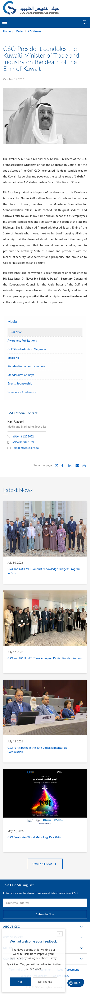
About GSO (11, 926)
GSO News (34, 31)
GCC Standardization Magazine (27, 349)
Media (19, 31)
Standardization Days (21, 375)
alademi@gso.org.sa (26, 448)
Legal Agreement (68, 969)
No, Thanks (45, 982)
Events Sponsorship (20, 383)
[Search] (85, 22)
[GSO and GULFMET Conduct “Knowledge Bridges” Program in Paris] (45, 528)
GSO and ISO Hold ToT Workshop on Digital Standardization (45, 658)
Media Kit (13, 358)
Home (7, 31)
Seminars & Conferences (22, 392)
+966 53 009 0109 (23, 442)
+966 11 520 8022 (23, 436)
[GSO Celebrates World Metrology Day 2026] (45, 797)
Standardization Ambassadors (26, 366)
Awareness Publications (22, 340)
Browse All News (42, 864)
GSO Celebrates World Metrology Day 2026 (34, 837)
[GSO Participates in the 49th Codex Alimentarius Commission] (45, 707)
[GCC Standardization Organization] (31, 8)
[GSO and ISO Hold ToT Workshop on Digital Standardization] (45, 618)
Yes (20, 982)
